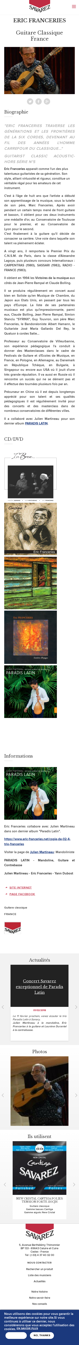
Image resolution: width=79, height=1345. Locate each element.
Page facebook (22, 894)
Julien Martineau (42, 852)
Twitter (30, 101)
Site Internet (20, 887)
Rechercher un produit (39, 1269)
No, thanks (42, 1335)
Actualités (40, 1281)
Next (75, 1007)
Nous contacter (39, 1263)
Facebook (38, 101)
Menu (74, 6)
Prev (4, 1007)
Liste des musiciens (39, 1275)
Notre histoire (39, 1291)
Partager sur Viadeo (47, 101)
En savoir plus (27, 1328)
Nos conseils (39, 1304)
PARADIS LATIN (36, 423)
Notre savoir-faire (39, 1298)
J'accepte (16, 1335)
